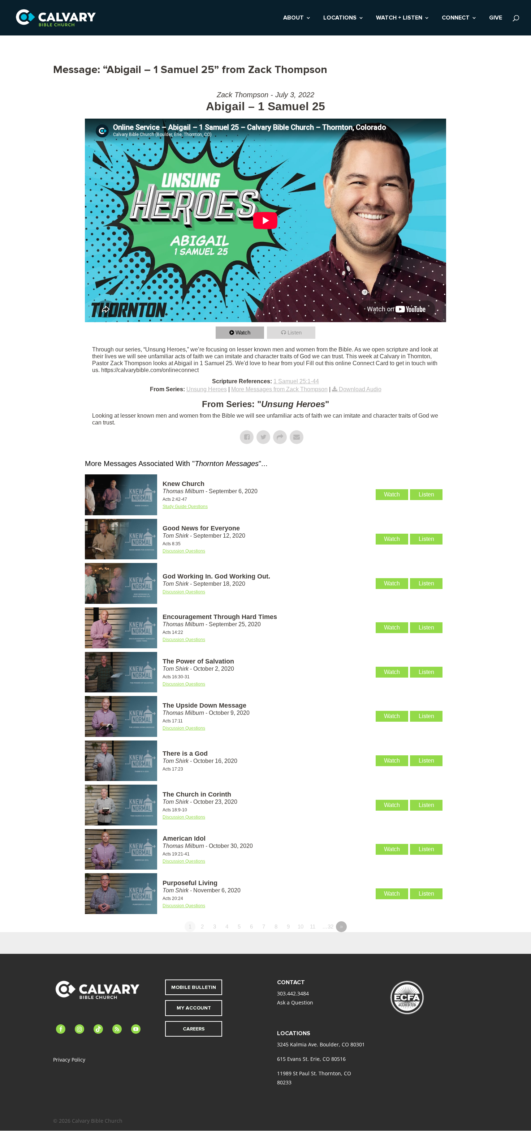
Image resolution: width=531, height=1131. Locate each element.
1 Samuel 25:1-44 (296, 381)
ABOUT (293, 18)
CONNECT (456, 18)
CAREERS (194, 1029)
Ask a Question (295, 1002)
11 (312, 926)
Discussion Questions (184, 551)
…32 (327, 926)
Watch (243, 332)
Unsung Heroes (206, 389)
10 (300, 926)
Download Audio (360, 389)
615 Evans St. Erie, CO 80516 (311, 1058)
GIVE (495, 18)
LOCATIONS (340, 18)
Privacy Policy (69, 1059)
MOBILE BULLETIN (193, 987)
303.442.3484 (293, 993)
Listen (295, 332)
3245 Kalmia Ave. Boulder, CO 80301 (321, 1044)
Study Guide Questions (185, 506)
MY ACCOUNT (194, 1008)
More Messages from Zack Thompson (279, 389)
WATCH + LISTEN (399, 18)
